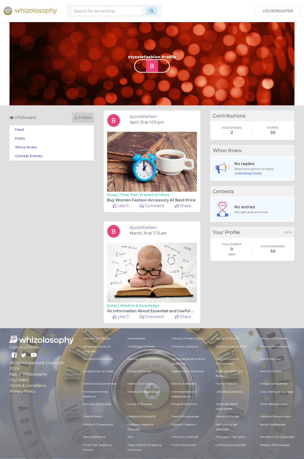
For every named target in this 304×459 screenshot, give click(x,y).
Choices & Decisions (184, 346)
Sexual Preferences (272, 424)
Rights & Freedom (183, 424)
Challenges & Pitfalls (141, 346)
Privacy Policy (23, 391)
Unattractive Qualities (231, 445)
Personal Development (275, 416)
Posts (20, 138)
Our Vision (19, 380)
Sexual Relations (94, 437)
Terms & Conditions (28, 385)
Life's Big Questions (229, 391)
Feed (19, 129)
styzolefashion (143, 116)
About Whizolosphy (28, 374)
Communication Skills (231, 346)
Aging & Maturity (228, 338)
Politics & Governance (98, 424)
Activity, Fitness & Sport (187, 338)
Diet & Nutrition (270, 359)
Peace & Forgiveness (185, 416)
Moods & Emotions (184, 404)
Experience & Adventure (187, 371)
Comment (154, 206)
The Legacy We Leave (230, 437)
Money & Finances (139, 404)
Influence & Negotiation (143, 391)
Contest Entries (28, 156)
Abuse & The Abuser (96, 338)
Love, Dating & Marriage (276, 391)
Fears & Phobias (270, 371)
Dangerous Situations (98, 359)
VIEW (288, 232)
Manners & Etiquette (97, 404)
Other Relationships (273, 404)
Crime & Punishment (274, 346)
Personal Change (227, 416)
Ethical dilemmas (139, 371)
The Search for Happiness (277, 437)
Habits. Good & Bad (140, 383)
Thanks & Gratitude (184, 437)
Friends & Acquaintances (99, 383)
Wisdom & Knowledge (139, 305)
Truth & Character (183, 445)
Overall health (93, 416)
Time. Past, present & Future (144, 195)
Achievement (136, 338)
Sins (130, 437)
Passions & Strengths (141, 416)
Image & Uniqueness (273, 383)
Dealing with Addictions (143, 359)
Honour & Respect (183, 383)
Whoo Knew (26, 147)
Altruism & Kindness (273, 338)
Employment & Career (98, 371)
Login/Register (277, 11)
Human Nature (226, 383)
